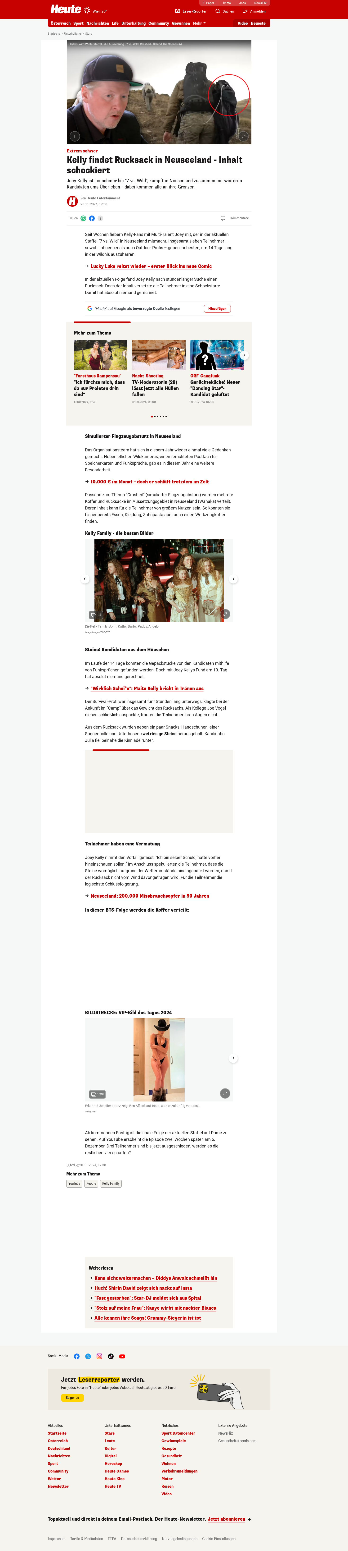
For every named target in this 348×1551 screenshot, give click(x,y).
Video (243, 23)
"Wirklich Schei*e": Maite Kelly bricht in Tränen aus (147, 689)
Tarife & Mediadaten (86, 1538)
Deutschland (59, 1448)
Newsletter (58, 1486)
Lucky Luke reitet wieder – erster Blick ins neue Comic (151, 266)
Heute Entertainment (103, 198)
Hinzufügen (217, 309)
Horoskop (113, 1463)
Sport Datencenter (178, 1433)
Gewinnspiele (173, 1441)
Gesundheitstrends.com (237, 1441)
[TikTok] (111, 1356)
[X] (88, 1356)
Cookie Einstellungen (219, 1538)
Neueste (258, 23)
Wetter (54, 1479)
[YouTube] (122, 1356)
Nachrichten (59, 1456)
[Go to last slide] (84, 578)
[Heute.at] (66, 9)
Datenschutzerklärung (139, 1538)
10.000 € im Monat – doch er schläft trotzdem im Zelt (150, 482)
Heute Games (117, 1471)
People (91, 1183)
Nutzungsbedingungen (179, 1538)
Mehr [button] (197, 23)
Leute (110, 1441)
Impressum (57, 1538)
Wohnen (168, 1463)
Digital (111, 1456)
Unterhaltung (133, 23)
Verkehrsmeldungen (179, 1471)
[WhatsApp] (83, 218)
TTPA (112, 1538)
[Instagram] (99, 1356)
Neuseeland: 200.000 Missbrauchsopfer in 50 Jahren (150, 896)
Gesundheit (171, 1456)
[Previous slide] (73, 355)
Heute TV (113, 1486)
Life (115, 23)
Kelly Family (111, 1183)
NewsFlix (225, 1433)
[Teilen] (100, 218)
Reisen (167, 1486)
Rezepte (168, 1448)
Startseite (54, 33)
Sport (78, 23)
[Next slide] (244, 355)
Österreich (61, 23)
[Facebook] (92, 218)
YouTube (74, 1183)
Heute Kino (115, 1479)
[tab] (152, 417)
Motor (167, 1479)
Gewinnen (181, 23)
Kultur (110, 1448)
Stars (88, 33)
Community (158, 23)
